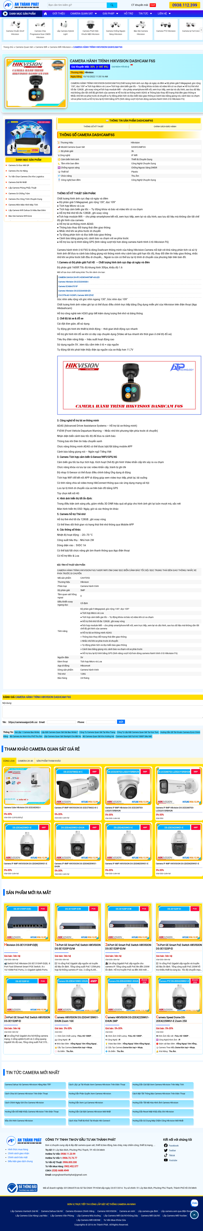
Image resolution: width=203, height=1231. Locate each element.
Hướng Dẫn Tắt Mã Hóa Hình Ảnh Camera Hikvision (155, 1102)
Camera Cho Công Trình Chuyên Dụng (25, 199)
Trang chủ (8, 47)
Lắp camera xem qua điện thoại (176, 1211)
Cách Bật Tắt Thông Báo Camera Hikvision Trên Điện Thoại (159, 1093)
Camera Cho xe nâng (18, 171)
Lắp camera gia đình (148, 1211)
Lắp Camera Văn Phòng (62, 1215)
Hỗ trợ (128, 13)
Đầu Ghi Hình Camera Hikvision (19, 1120)
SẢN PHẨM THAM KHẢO (48, 761)
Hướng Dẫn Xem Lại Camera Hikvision (86, 1102)
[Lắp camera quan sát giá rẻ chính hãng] (45, 13)
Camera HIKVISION (106, 1211)
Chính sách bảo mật (18, 1157)
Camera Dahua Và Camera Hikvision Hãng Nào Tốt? (28, 1084)
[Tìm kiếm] (112, 5)
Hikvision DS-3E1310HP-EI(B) (21, 944)
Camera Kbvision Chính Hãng (80, 1211)
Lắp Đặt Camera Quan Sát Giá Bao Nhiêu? (60, 732)
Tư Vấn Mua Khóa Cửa (115, 1220)
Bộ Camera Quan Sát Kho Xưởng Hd (98, 736)
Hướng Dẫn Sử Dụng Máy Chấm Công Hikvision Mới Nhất (158, 1120)
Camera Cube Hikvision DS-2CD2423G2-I (22, 807)
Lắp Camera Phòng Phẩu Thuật (22, 188)
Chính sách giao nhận (18, 1153)
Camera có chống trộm (19, 193)
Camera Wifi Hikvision (60, 47)
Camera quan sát (81, 13)
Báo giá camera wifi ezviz (20, 216)
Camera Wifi (41, 47)
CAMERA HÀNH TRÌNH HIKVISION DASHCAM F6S (97, 47)
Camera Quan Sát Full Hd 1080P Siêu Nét (134, 736)
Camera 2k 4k (25, 761)
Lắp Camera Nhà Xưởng (89, 1215)
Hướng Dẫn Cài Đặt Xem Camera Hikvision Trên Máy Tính (158, 1084)
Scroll (194, 1214)
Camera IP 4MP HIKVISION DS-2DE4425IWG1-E (25, 863)
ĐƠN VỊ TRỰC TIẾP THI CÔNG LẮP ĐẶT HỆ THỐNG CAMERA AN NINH (101, 1204)
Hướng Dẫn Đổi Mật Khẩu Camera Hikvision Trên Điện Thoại (32, 1111)
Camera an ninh (127, 1211)
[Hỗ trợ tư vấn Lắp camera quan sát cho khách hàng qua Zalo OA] (194, 1203)
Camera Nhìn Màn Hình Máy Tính (23, 205)
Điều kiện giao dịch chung (20, 1161)
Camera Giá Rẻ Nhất (18, 182)
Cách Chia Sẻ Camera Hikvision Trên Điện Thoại (26, 1093)
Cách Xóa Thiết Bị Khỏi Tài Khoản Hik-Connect (89, 1120)
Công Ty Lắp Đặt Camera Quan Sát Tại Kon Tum (137, 732)
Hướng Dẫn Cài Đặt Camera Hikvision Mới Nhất (90, 1111)
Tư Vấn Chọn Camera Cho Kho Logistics (26, 176)
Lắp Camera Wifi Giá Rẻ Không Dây (121, 1215)
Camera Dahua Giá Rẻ (52, 1211)
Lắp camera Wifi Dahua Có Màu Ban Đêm (27, 210)
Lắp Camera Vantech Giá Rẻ (24, 1211)
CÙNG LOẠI (9, 761)
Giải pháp (108, 13)
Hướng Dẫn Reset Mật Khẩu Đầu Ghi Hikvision (153, 1111)
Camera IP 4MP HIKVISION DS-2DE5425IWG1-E (177, 863)
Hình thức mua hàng (18, 1149)
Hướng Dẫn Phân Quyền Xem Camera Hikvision (90, 1093)
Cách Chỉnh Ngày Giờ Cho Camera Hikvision (24, 1102)
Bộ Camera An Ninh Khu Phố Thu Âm (26, 736)
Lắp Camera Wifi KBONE (89, 1220)
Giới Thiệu (58, 13)
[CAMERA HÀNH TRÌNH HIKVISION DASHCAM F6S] (36, 83)
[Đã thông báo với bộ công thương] (22, 1188)
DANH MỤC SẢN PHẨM (22, 13)
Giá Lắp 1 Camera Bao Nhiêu (27, 732)
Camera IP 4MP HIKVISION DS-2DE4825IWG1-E (126, 863)
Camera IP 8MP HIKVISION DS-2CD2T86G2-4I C (76, 807)
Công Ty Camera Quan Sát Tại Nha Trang (97, 732)
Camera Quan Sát (24, 47)
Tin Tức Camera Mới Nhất (33, 1072)
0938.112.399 (185, 5)
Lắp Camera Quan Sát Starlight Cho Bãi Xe (62, 736)
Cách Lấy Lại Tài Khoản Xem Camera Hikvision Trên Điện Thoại (97, 1084)
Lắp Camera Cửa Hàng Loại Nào (31, 1215)
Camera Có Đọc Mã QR (19, 165)
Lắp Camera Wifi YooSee (175, 1215)
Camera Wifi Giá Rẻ (150, 1215)
